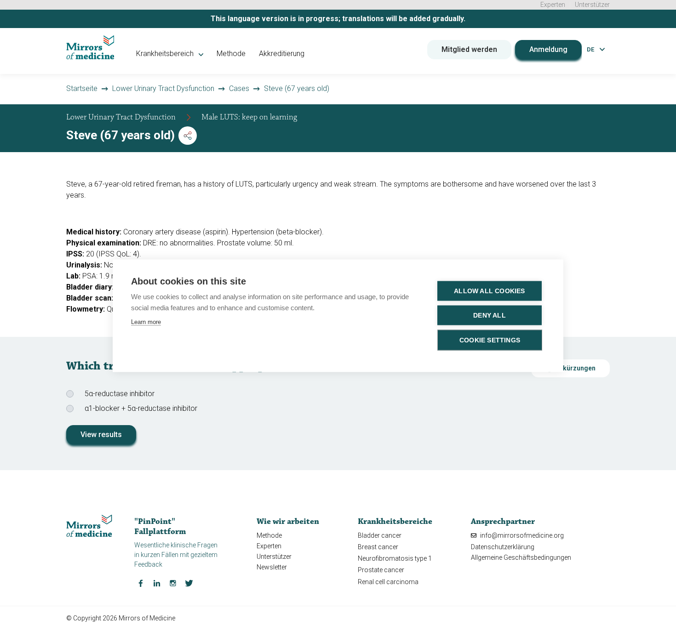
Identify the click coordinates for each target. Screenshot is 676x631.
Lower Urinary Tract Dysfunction (163, 88)
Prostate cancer (381, 570)
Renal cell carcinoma (388, 582)
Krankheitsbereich (165, 53)
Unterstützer (592, 4)
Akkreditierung (281, 53)
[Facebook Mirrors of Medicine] (140, 582)
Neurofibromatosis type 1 (395, 558)
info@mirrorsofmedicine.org (521, 535)
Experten (552, 4)
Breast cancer (378, 547)
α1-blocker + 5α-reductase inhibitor (141, 408)
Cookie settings (489, 339)
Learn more (146, 321)
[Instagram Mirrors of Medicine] (172, 582)
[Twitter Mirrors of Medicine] (189, 582)
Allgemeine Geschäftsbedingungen (521, 557)
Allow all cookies (489, 290)
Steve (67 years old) (296, 88)
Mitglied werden (469, 49)
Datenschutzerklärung (502, 547)
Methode (231, 53)
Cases (239, 88)
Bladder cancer (379, 535)
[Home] (90, 47)
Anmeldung (548, 49)
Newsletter (272, 567)
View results (101, 434)
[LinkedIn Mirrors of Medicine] (156, 582)
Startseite (81, 88)
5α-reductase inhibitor (120, 393)
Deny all (489, 315)
